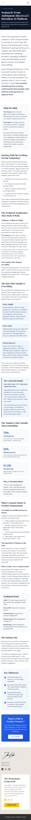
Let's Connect (15, 737)
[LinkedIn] (2, 769)
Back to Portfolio (8, 8)
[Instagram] (9, 769)
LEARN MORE (11, 805)
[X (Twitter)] (6, 769)
